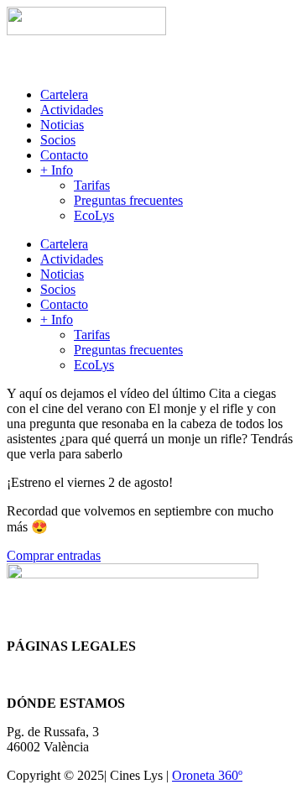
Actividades (71, 109)
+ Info (56, 170)
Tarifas (92, 185)
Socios (58, 140)
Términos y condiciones (70, 674)
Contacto (64, 155)
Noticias (62, 125)
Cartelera (64, 94)
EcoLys (94, 215)
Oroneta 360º (207, 775)
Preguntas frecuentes (128, 200)
